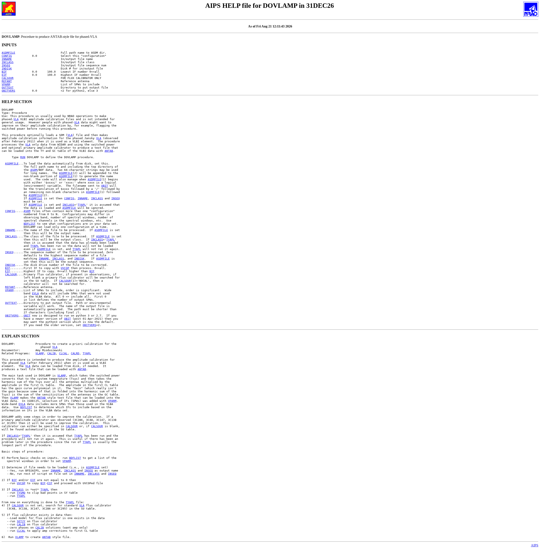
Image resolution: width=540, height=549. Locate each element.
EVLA (35, 293)
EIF (4, 74)
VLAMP (39, 353)
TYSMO (21, 492)
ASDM (33, 169)
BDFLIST (29, 223)
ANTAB (109, 150)
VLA (16, 119)
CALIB (51, 353)
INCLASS (8, 62)
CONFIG (7, 55)
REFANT (7, 81)
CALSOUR (8, 78)
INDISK (7, 68)
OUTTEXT (8, 87)
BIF (4, 71)
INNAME (7, 59)
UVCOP (65, 268)
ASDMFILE (8, 52)
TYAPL (82, 204)
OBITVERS (8, 90)
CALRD (75, 353)
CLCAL (63, 353)
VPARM (6, 84)
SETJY (21, 521)
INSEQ (6, 65)
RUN (22, 157)
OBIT (104, 185)
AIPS (534, 545)
